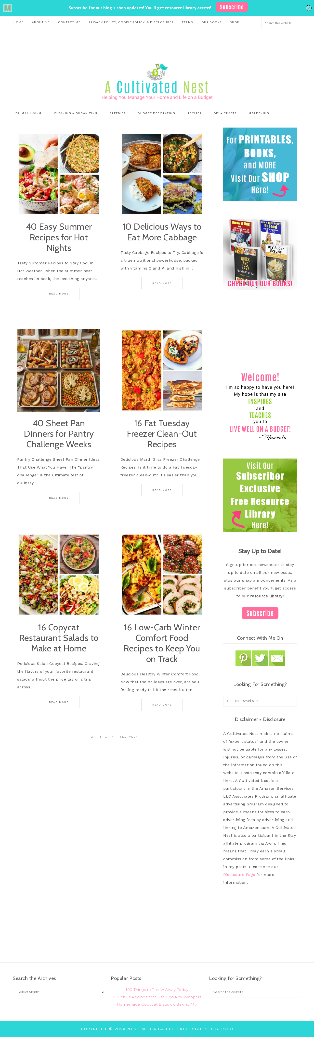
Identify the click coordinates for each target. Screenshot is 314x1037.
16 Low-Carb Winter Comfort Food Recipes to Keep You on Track (162, 643)
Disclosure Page (239, 874)
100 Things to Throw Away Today (157, 989)
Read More (58, 293)
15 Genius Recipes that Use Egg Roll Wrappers (157, 997)
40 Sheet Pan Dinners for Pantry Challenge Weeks (59, 433)
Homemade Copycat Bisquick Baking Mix (157, 1004)
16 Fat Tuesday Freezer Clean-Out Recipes (162, 433)
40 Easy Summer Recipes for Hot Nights (59, 237)
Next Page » (129, 736)
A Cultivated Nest (157, 81)
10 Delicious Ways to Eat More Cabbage (162, 231)
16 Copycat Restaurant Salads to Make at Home (59, 638)
